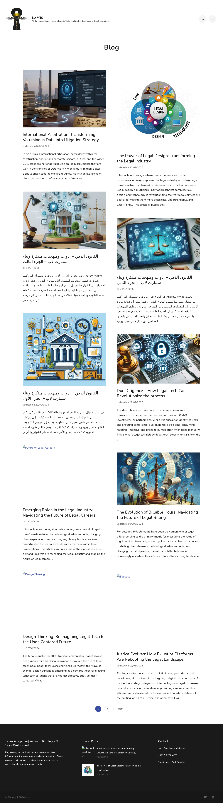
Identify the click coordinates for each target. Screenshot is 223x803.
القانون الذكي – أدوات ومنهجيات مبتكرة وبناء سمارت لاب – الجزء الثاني (154, 280)
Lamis (37, 17)
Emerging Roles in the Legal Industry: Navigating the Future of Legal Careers (59, 512)
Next (120, 708)
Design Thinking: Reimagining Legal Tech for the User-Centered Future (64, 639)
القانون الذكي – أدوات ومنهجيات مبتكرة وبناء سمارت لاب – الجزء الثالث (60, 259)
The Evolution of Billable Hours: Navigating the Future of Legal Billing (157, 514)
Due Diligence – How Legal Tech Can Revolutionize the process (151, 393)
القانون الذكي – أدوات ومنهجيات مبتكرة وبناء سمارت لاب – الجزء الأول (60, 395)
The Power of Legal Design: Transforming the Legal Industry (156, 158)
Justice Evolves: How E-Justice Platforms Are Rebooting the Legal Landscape (155, 656)
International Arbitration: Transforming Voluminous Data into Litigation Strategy (61, 137)
